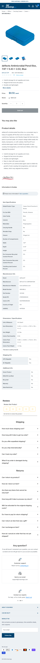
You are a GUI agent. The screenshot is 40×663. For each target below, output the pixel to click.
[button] (36, 6)
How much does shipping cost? (13, 429)
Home (3, 11)
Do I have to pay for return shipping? (15, 514)
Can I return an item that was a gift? (14, 521)
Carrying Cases (17, 11)
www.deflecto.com (25, 285)
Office (9, 11)
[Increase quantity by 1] (22, 104)
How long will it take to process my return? (17, 499)
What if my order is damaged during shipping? (14, 462)
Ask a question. (24, 193)
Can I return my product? (11, 477)
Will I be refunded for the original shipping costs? (17, 507)
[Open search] (29, 6)
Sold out (20, 110)
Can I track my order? (9, 454)
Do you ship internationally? (12, 448)
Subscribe (8, 635)
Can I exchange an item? (10, 527)
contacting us (24, 565)
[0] (36, 6)
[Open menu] (3, 6)
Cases (26, 11)
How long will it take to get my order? (15, 435)
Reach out (29, 597)
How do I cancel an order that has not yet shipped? (16, 535)
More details (7, 88)
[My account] (33, 6)
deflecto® (5, 72)
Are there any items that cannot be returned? (14, 491)
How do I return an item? (10, 484)
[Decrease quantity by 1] (11, 104)
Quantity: (5, 103)
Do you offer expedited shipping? (14, 441)
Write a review (19, 75)
